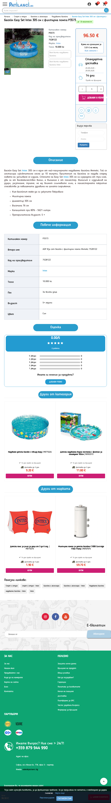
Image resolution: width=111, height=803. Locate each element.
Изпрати (83, 145)
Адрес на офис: (22, 757)
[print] (88, 110)
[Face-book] (55, 617)
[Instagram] (45, 617)
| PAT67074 (81, 548)
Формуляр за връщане (67, 710)
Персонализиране (47, 798)
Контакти (8, 691)
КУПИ (29, 476)
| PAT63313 (81, 453)
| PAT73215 (30, 548)
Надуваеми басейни (60, 17)
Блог (6, 687)
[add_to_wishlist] (81, 110)
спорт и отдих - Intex (30, 586)
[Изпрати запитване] (81, 116)
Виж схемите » (91, 51)
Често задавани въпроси (68, 705)
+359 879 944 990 (32, 748)
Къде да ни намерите (13, 678)
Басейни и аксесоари (39, 17)
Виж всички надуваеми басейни (59, 54)
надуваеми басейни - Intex (16, 591)
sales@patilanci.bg (30, 770)
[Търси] (106, 10)
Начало (7, 17)
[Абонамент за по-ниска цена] (96, 110)
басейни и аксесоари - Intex (74, 586)
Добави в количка (95, 98)
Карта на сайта (11, 682)
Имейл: (27, 770)
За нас (7, 664)
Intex (58, 43)
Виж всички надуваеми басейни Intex (59, 63)
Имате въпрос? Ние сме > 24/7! (40, 743)
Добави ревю (55, 382)
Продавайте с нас (12, 673)
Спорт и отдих (20, 17)
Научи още (59, 793)
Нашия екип (9, 668)
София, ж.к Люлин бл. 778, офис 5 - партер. (35, 765)
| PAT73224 (30, 452)
